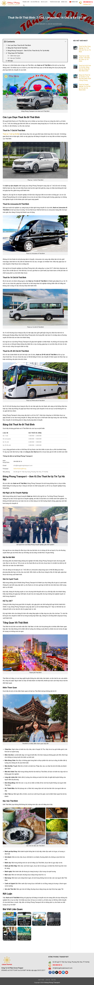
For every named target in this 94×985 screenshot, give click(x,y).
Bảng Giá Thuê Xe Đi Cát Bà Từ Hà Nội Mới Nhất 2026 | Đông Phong (85, 77)
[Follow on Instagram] (53, 972)
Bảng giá (64, 1)
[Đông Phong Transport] (10, 3)
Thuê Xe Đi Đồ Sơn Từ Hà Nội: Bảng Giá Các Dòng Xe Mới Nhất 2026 (85, 68)
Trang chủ (25, 1)
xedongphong (57, 24)
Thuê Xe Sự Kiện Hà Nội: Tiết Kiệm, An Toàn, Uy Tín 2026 (84, 58)
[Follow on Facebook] (50, 972)
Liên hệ (48, 979)
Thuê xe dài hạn (55, 1)
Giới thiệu (41, 979)
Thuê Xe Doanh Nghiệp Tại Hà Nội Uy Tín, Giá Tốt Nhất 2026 (84, 87)
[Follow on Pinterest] (60, 972)
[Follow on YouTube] (66, 972)
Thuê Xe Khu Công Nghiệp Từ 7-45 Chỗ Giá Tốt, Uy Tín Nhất (85, 49)
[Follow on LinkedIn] (63, 972)
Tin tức (53, 979)
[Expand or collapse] (65, 41)
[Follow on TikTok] (56, 972)
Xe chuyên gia (35, 1)
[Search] (24, 5)
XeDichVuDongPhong (19, 468)
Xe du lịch (44, 1)
